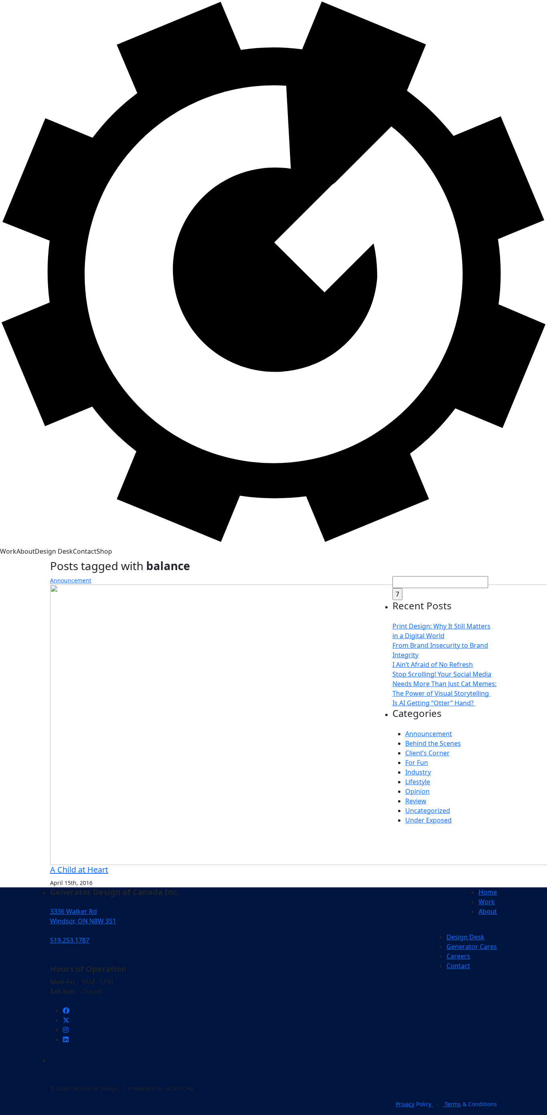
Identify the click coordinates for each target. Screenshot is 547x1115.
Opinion (417, 791)
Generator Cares (471, 946)
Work (8, 551)
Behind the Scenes (433, 743)
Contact (85, 551)
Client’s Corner (427, 753)
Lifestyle (417, 781)
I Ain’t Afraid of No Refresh (432, 664)
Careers (458, 956)
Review (415, 801)
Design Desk (54, 551)
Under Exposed (428, 820)
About (25, 551)
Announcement (70, 580)
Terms (470, 1104)
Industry (418, 772)
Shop (104, 551)
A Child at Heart (79, 869)
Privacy (413, 1104)
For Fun (416, 762)
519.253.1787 (69, 940)
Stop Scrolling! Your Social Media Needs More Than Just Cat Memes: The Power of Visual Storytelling (444, 684)
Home (488, 892)
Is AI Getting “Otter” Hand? (433, 703)
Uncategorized (427, 810)
